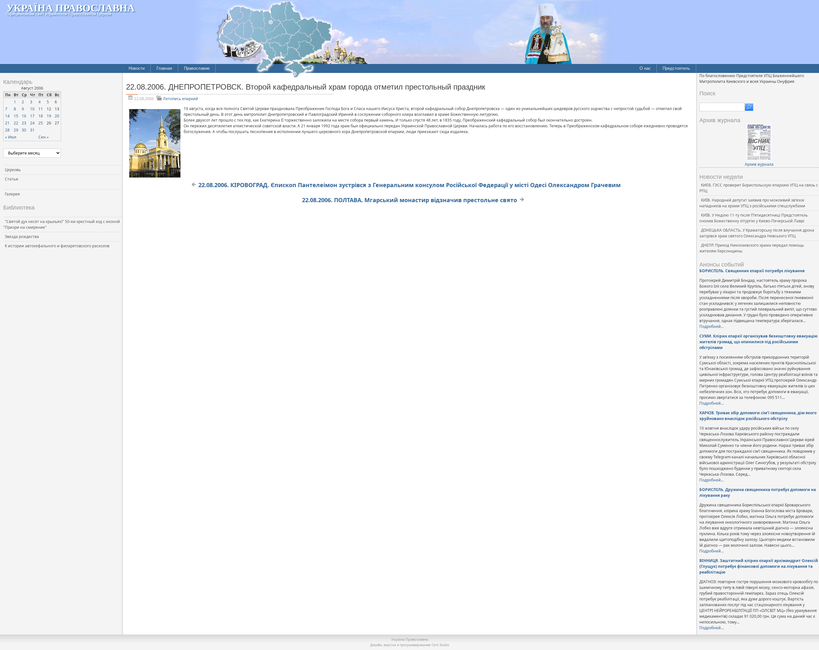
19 (49, 116)
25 (40, 123)
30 (24, 130)
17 (32, 116)
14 (7, 116)
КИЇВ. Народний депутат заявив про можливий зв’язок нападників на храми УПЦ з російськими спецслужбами (752, 203)
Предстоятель (676, 68)
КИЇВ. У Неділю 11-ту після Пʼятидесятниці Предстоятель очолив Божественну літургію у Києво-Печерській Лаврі (753, 218)
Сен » (43, 137)
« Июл (10, 137)
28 (7, 130)
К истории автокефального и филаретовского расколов (57, 246)
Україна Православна (70, 7)
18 (40, 116)
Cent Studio (440, 645)
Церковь (13, 169)
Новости (137, 68)
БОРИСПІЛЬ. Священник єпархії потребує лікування (752, 270)
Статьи (11, 179)
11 (40, 109)
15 (16, 116)
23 (24, 123)
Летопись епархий (180, 98)
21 (7, 123)
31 (32, 130)
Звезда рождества (22, 236)
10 (32, 109)
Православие (197, 68)
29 (16, 130)
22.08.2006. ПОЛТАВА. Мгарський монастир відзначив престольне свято (409, 200)
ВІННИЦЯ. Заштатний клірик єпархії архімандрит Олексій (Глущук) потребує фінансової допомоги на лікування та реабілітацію (758, 566)
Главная (164, 68)
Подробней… (711, 326)
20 (57, 116)
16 (24, 116)
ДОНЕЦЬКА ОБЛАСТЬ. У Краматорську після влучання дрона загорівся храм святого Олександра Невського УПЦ (756, 233)
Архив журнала (759, 164)
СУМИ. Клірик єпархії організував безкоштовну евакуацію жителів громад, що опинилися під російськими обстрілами (758, 341)
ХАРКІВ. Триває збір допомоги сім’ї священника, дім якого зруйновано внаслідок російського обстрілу (757, 415)
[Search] (749, 107)
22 (16, 123)
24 (32, 123)
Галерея (12, 194)
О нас (645, 68)
